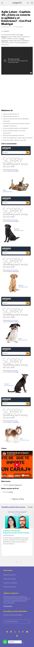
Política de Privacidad (9, 579)
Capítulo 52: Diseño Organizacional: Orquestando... (17, 532)
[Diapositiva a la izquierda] (13, 562)
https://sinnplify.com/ (15, 485)
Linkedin (10, 492)
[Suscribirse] (28, 621)
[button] (2, 3)
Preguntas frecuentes (9, 575)
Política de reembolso (9, 587)
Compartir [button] (6, 31)
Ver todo (30, 507)
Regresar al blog (18, 499)
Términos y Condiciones (10, 583)
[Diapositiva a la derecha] (21, 562)
